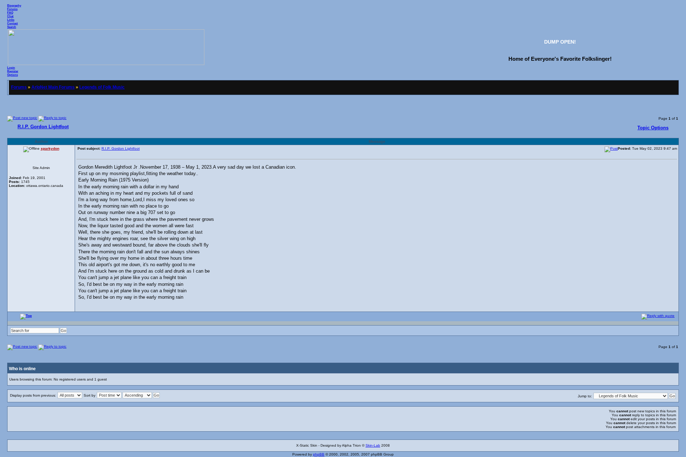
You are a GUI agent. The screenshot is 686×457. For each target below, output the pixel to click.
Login (11, 67)
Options (12, 74)
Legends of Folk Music (102, 87)
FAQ (10, 12)
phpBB (318, 454)
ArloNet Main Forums (53, 87)
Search (11, 27)
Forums (12, 9)
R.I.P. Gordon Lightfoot (43, 126)
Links (10, 19)
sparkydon (50, 148)
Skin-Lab (373, 445)
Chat (10, 16)
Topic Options (652, 127)
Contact (12, 23)
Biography (14, 5)
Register (12, 71)
